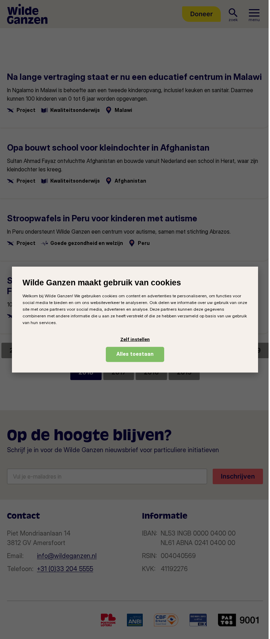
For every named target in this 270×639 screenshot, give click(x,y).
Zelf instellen (135, 339)
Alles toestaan (135, 354)
